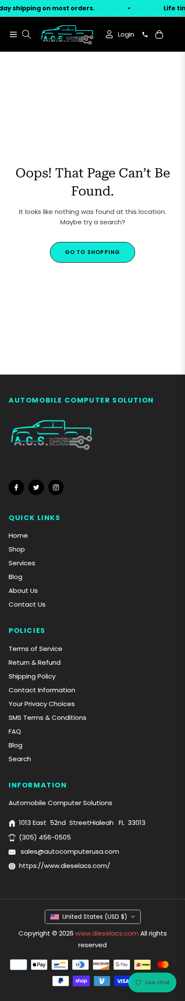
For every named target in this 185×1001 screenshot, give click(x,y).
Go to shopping (92, 252)
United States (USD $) (94, 916)
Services (22, 562)
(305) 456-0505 (45, 837)
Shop (17, 549)
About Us (23, 590)
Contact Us (27, 604)
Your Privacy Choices (42, 703)
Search (20, 758)
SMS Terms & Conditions (47, 717)
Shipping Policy (32, 676)
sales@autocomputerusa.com (69, 851)
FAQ (15, 731)
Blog (15, 576)
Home (18, 535)
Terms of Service (35, 648)
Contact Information (42, 689)
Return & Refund (35, 662)
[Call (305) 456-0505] (141, 34)
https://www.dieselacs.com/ (64, 865)
